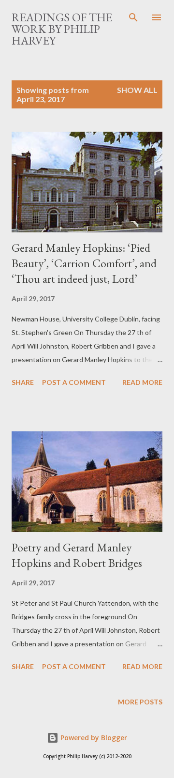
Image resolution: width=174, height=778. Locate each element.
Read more (142, 382)
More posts (140, 702)
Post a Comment (74, 382)
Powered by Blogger (92, 737)
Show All (137, 89)
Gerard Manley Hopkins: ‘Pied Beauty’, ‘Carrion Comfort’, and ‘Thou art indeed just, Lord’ (84, 263)
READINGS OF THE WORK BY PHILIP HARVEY (62, 29)
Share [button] (23, 382)
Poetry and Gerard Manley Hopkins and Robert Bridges (77, 555)
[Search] (133, 17)
